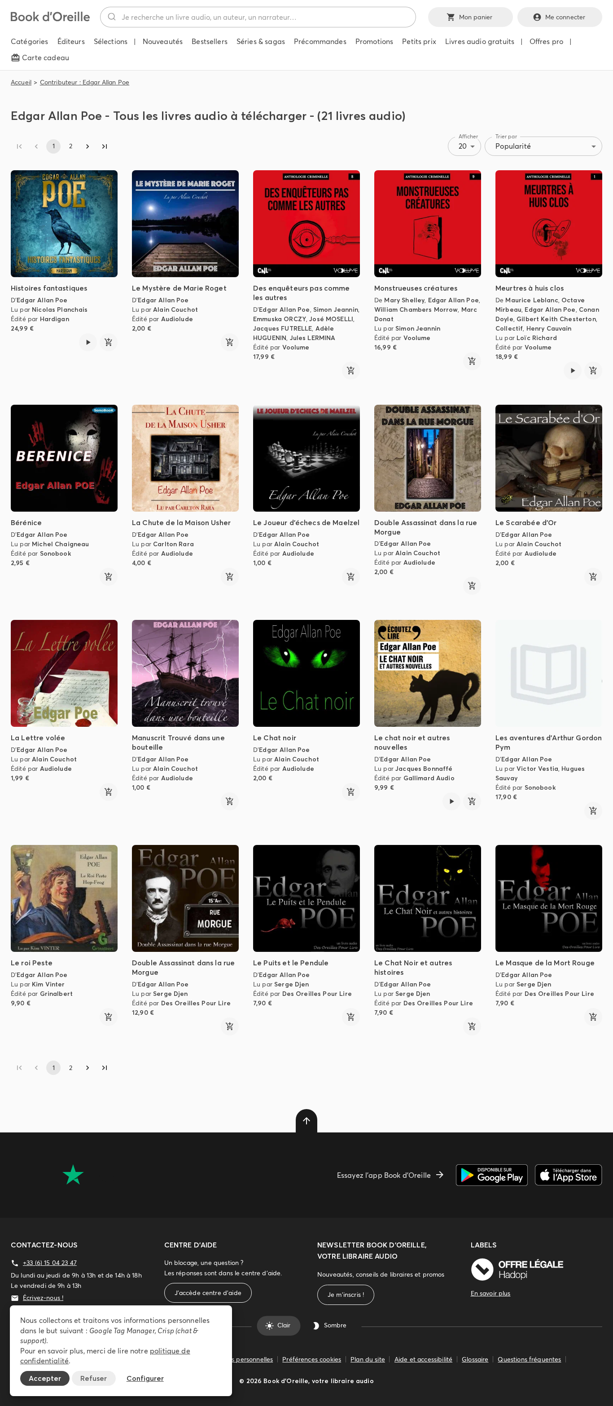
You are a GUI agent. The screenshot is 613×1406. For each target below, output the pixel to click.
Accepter (45, 1378)
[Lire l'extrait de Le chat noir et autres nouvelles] (451, 801)
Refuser (93, 1378)
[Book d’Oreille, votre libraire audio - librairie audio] (50, 18)
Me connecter (565, 17)
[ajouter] (109, 342)
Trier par (506, 136)
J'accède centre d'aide (208, 1293)
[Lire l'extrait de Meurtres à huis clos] (573, 371)
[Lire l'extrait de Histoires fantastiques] (88, 342)
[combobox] (258, 17)
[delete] (306, 1120)
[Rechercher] (111, 17)
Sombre (335, 1326)
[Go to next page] (87, 146)
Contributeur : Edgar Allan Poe (85, 82)
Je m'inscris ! (346, 1295)
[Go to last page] (104, 146)
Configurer (145, 1378)
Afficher (468, 136)
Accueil (21, 82)
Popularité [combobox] (513, 145)
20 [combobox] (463, 145)
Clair (283, 1326)
